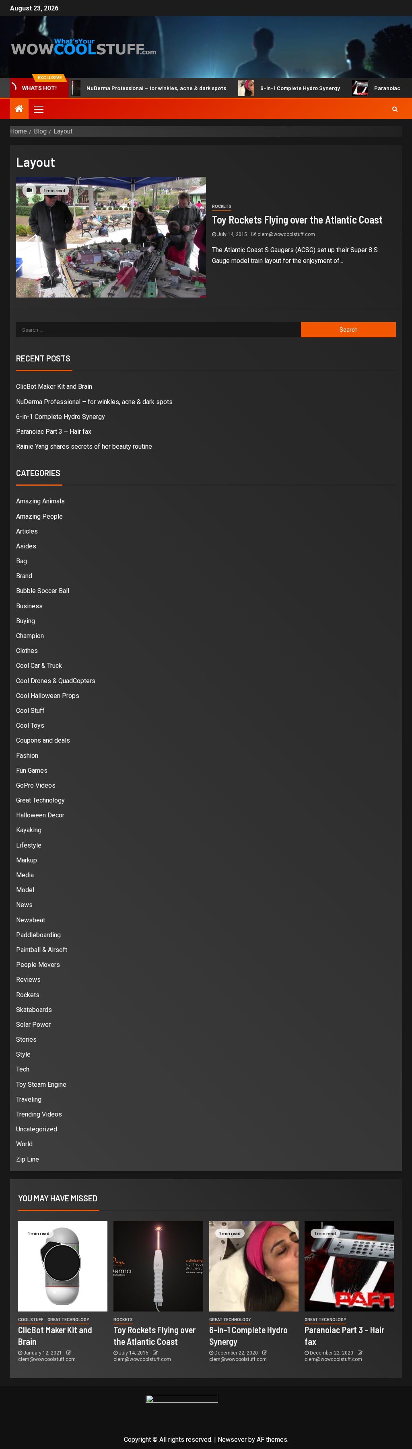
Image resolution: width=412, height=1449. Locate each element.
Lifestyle (28, 845)
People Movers (38, 965)
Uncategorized (36, 1129)
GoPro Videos (36, 785)
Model (25, 890)
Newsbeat (30, 920)
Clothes (27, 651)
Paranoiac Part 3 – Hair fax (53, 431)
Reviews (28, 979)
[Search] (395, 109)
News (24, 905)
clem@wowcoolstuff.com (286, 234)
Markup (26, 860)
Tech (22, 1069)
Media (25, 875)
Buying (25, 621)
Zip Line (27, 1159)
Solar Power (33, 1024)
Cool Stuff (30, 710)
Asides (26, 546)
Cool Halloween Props (47, 696)
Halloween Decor (40, 815)
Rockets (221, 206)
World (24, 1144)
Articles (27, 531)
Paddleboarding (38, 935)
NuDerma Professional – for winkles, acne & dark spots (134, 87)
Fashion (27, 755)
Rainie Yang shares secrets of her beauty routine (84, 446)
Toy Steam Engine (41, 1084)
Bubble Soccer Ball (42, 591)
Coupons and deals (43, 740)
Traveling (28, 1099)
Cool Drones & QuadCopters (55, 681)
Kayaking (28, 830)
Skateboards (34, 1010)
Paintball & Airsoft (41, 950)
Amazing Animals (40, 501)
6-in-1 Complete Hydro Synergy (277, 87)
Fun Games (31, 770)
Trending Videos (39, 1114)
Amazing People (39, 516)
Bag (21, 561)
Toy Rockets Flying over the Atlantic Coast (297, 219)
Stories (26, 1039)
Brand (24, 576)
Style (23, 1054)
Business (29, 606)
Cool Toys (30, 725)
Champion (30, 636)
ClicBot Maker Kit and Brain (54, 386)
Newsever (232, 1439)
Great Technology (40, 800)
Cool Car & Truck (39, 665)
